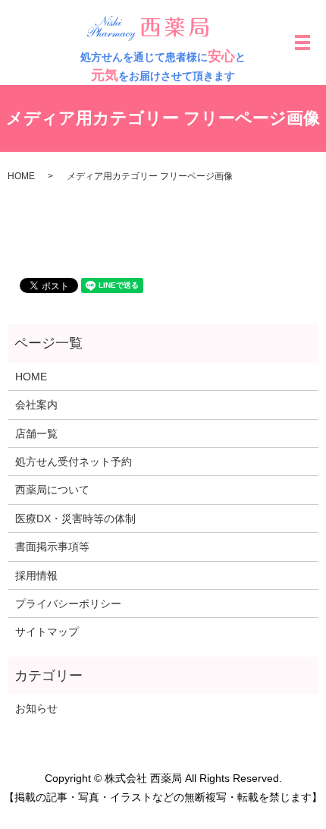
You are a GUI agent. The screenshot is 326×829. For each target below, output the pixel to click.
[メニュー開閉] (302, 42)
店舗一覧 (36, 433)
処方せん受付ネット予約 (73, 461)
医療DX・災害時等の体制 (75, 518)
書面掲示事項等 (52, 547)
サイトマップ (47, 632)
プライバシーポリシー (68, 603)
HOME (21, 176)
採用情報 (36, 575)
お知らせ (36, 708)
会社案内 (36, 405)
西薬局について (52, 490)
